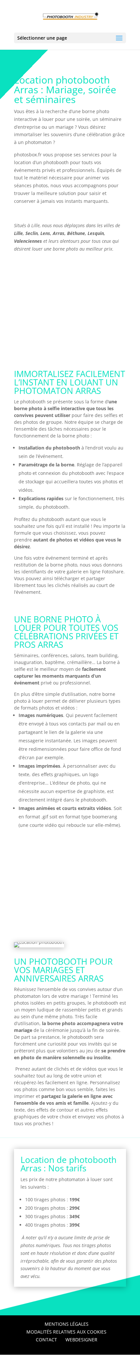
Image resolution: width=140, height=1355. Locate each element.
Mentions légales (67, 1324)
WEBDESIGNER (81, 1339)
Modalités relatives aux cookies (66, 1332)
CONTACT (46, 1339)
